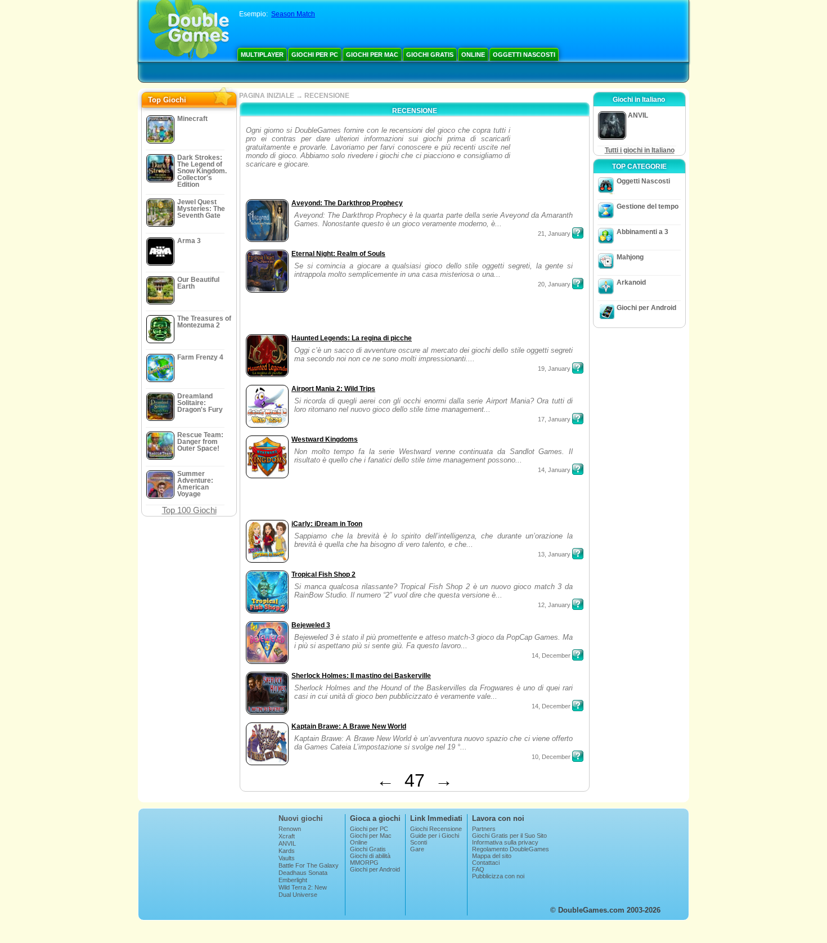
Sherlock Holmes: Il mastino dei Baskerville (361, 676)
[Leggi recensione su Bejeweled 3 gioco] (577, 655)
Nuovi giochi (300, 818)
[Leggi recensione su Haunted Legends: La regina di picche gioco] (577, 368)
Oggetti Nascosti (524, 54)
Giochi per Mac (372, 54)
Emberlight (292, 880)
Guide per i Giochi (434, 835)
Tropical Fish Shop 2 (323, 574)
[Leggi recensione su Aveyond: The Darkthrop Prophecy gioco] (577, 233)
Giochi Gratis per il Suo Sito (509, 835)
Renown (289, 828)
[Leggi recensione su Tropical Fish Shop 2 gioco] (577, 604)
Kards (286, 850)
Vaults (286, 858)
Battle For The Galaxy (308, 865)
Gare (417, 849)
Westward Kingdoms (324, 439)
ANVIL (287, 843)
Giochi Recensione (436, 828)
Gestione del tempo (647, 206)
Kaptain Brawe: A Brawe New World (348, 726)
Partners (484, 828)
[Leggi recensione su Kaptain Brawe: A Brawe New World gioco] (577, 756)
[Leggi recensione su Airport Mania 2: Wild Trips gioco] (577, 418)
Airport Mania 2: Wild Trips (333, 389)
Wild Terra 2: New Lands (302, 890)
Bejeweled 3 (310, 625)
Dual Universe (297, 894)
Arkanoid (631, 282)
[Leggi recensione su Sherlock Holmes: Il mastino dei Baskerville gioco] (577, 705)
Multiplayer (262, 54)
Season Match (293, 14)
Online (473, 54)
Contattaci (486, 862)
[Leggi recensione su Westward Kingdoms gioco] (577, 469)
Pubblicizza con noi (498, 876)
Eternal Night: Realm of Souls (338, 254)
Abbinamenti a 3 (642, 232)
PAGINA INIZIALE (266, 96)
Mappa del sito (491, 855)
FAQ (478, 869)
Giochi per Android (646, 308)
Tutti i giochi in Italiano (640, 150)
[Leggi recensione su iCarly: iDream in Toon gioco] (577, 553)
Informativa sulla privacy (505, 842)
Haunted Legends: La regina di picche (351, 338)
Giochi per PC (314, 54)
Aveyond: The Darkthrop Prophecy (347, 203)
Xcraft (286, 836)
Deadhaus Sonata (302, 872)
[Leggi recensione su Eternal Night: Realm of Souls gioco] (577, 283)
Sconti (418, 842)
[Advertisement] (548, 161)
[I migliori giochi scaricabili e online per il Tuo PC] (189, 31)
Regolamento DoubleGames (510, 849)
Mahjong (630, 257)
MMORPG (364, 862)
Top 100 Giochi (189, 510)
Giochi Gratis (429, 54)
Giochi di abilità (370, 855)
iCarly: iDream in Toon (326, 524)
